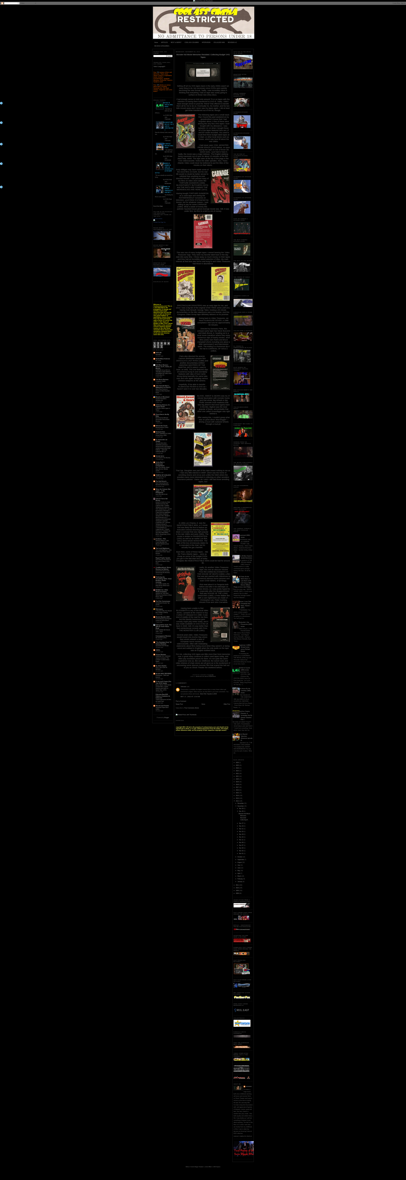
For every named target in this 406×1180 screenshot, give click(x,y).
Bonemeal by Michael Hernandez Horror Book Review (162, 419)
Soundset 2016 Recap (162, 645)
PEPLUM (158, 352)
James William (208, 1166)
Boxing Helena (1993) (162, 427)
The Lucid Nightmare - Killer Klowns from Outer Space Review (164, 551)
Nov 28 (241, 811)
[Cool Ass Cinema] (154, 220)
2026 (237, 762)
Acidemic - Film (161, 539)
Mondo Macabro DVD (162, 617)
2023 (237, 771)
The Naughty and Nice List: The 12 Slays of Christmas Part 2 (168, 126)
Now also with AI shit (161, 494)
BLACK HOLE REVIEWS (163, 673)
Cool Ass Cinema (157, 218)
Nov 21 (241, 829)
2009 (237, 890)
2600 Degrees (216, 1166)
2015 (237, 793)
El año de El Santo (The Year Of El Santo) (163, 682)
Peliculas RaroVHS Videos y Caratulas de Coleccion (163, 696)
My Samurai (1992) (161, 637)
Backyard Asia (160, 432)
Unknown (183, 686)
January (240, 881)
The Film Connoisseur (163, 601)
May (239, 870)
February (240, 879)
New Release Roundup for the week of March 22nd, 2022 (163, 561)
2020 (237, 779)
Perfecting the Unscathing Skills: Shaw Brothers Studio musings (164, 579)
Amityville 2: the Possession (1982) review (245, 624)
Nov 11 (241, 840)
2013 (237, 798)
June (239, 868)
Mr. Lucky (158, 360)
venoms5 (249, 1086)
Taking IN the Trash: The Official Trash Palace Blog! (163, 626)
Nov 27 (241, 823)
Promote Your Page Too (159, 222)
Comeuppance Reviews (163, 636)
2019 (237, 782)
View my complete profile (243, 1136)
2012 (237, 801)
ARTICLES (164, 42)
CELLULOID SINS (219, 42)
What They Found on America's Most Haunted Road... (163, 390)
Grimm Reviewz (161, 654)
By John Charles (161, 666)
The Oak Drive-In (161, 481)
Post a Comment (181, 701)
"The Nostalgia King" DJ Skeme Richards (163, 643)
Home (156, 42)
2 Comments (168, 119)
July (238, 865)
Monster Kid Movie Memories (206, 676)
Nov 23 (241, 826)
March (239, 876)
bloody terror (160, 456)
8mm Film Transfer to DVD (208, 694)
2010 (237, 888)
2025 (237, 765)
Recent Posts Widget (158, 206)
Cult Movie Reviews (162, 379)
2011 (237, 885)
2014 (237, 795)
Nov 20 (241, 831)
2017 (237, 787)
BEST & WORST (176, 42)
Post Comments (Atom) (191, 708)
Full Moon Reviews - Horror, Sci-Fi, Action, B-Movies (164, 366)
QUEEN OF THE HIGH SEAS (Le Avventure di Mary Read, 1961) (164, 595)
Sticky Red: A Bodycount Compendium (160, 463)
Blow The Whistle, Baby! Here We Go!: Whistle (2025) (162, 469)
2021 (237, 776)
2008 (237, 893)
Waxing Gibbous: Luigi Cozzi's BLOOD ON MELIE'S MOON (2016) (162, 542)
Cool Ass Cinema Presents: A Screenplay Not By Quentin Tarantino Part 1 (245, 715)
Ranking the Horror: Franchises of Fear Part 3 (168, 189)
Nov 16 (241, 837)
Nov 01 (241, 853)
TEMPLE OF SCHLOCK (163, 475)
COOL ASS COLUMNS (192, 42)
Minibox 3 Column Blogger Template (194, 1166)
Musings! (158, 354)
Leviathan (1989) (160, 381)
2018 (237, 784)
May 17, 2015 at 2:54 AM (190, 696)
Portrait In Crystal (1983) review (168, 104)
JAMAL (158, 650)
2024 (237, 768)
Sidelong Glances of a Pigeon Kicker (163, 405)
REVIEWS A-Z (232, 42)
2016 (237, 790)
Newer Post (179, 704)
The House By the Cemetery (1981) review (245, 691)
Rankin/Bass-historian (163, 359)
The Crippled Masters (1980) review (168, 145)
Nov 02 (241, 851)
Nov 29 (241, 808)
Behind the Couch (161, 425)
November (240, 806)
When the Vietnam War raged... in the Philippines (163, 490)
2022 (237, 773)
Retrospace (159, 609)
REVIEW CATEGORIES (161, 46)
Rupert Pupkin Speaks (163, 558)
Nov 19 (241, 834)
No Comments (168, 160)
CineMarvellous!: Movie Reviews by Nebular (163, 568)
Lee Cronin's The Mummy (163, 458)
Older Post (227, 704)
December (240, 803)
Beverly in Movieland (162, 397)
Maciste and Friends (162, 706)
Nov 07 (241, 845)
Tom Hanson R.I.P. (161, 477)
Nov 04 (241, 848)
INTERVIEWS (206, 42)
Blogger (166, 717)
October (240, 857)
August (239, 862)
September (241, 859)
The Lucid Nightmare (162, 548)
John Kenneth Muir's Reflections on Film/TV (163, 386)
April (239, 873)
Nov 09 (241, 842)
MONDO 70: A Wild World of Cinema (162, 590)
